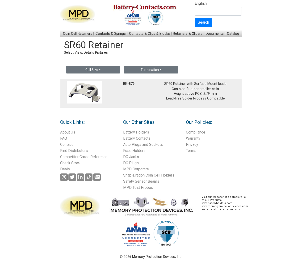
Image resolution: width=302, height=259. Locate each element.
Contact (66, 144)
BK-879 (128, 84)
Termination (150, 70)
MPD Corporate (136, 169)
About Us (67, 132)
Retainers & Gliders (187, 33)
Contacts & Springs (111, 33)
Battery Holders (136, 132)
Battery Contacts (137, 138)
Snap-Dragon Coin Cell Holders (148, 175)
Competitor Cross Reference (84, 157)
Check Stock (70, 163)
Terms (191, 150)
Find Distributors (74, 150)
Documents (215, 33)
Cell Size (91, 70)
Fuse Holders (134, 150)
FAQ (63, 138)
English (201, 4)
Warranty (193, 138)
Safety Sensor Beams (141, 181)
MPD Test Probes (138, 187)
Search (203, 22)
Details (89, 52)
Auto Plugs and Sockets (143, 144)
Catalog (233, 33)
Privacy (192, 144)
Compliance (195, 132)
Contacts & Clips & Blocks (149, 33)
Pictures (101, 52)
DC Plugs (131, 163)
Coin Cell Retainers (77, 33)
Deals (65, 169)
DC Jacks (131, 157)
